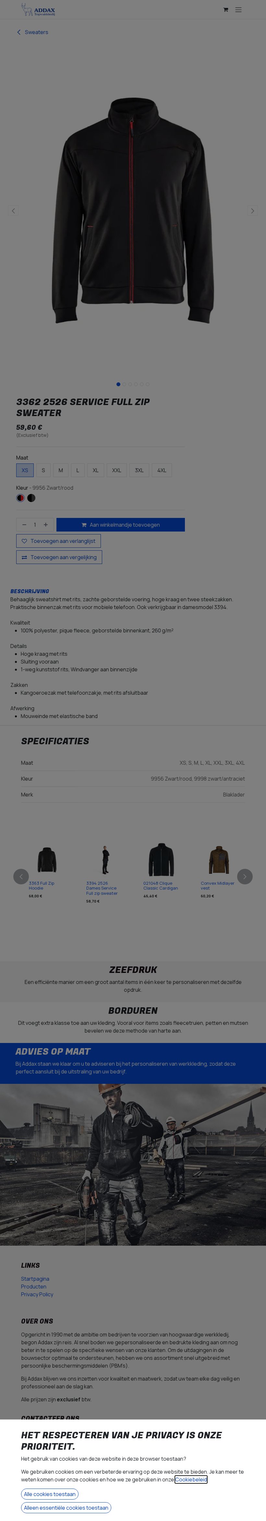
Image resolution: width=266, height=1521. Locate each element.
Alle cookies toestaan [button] (50, 1494)
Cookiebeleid (191, 1479)
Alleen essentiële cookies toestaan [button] (66, 1507)
